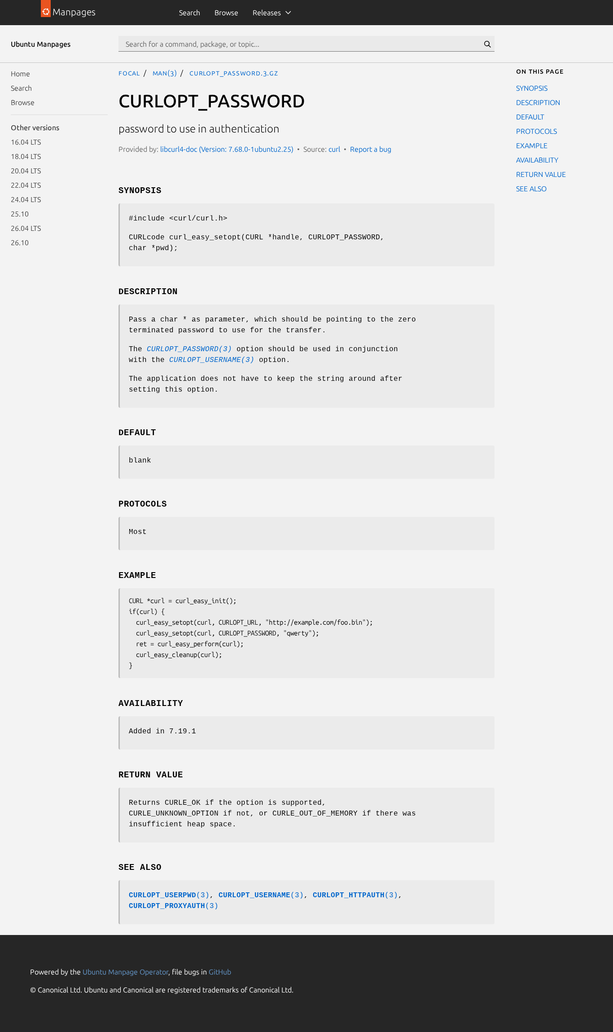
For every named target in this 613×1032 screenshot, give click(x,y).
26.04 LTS (26, 228)
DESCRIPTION (538, 102)
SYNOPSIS (531, 88)
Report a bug (370, 149)
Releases (267, 13)
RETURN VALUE (541, 174)
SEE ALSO (531, 189)
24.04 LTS (26, 199)
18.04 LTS (26, 156)
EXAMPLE (531, 145)
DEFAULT (530, 117)
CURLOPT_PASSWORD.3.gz (233, 73)
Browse (226, 13)
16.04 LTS (26, 142)
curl (334, 149)
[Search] (487, 44)
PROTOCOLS (536, 131)
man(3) (165, 73)
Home (20, 74)
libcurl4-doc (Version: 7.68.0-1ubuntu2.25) (226, 149)
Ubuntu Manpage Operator (125, 972)
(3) (169, 895)
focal (129, 73)
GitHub (220, 972)
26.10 (20, 242)
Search (189, 13)
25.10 (20, 214)
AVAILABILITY (537, 160)
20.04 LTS (26, 171)
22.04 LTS (26, 185)
